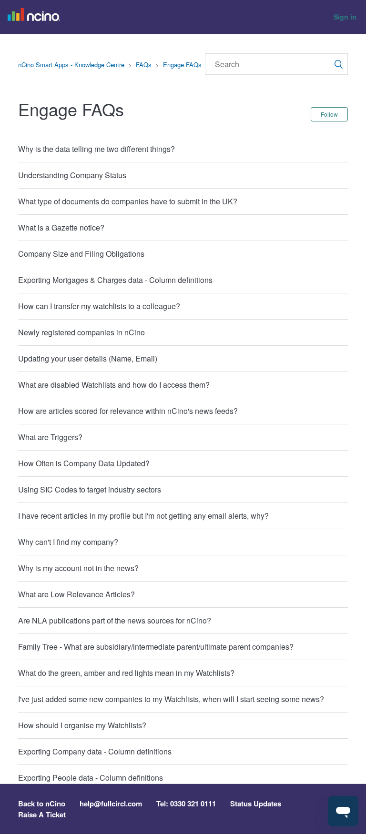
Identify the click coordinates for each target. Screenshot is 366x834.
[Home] (36, 17)
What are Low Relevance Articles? (76, 594)
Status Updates (255, 803)
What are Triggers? (50, 437)
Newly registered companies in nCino (81, 332)
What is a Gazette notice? (61, 227)
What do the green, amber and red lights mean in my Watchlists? (126, 672)
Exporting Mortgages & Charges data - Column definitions (115, 279)
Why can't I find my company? (68, 541)
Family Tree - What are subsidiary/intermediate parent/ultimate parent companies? (156, 646)
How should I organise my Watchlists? (82, 725)
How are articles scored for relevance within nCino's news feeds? (128, 410)
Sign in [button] (345, 16)
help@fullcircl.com (111, 803)
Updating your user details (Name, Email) (87, 358)
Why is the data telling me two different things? (96, 148)
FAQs (144, 64)
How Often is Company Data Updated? (84, 463)
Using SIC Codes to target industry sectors (89, 489)
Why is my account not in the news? (78, 568)
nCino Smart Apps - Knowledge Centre (71, 64)
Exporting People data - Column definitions (90, 777)
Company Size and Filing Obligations (81, 253)
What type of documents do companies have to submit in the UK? (127, 201)
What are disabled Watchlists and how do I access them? (114, 384)
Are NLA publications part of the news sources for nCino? (114, 620)
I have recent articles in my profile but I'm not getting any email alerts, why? (143, 515)
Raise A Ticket (42, 814)
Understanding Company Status (72, 175)
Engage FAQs (182, 64)
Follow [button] (329, 114)
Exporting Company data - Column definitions (95, 751)
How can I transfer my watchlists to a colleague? (99, 306)
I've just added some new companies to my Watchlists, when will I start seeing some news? (171, 698)
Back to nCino (41, 803)
